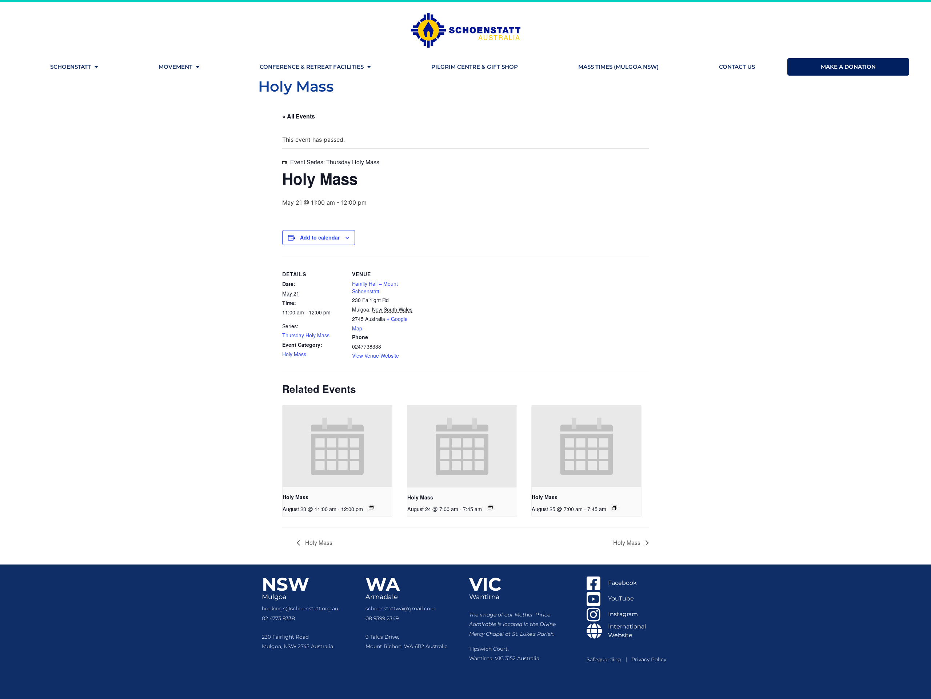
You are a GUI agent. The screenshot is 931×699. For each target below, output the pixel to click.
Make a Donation (848, 66)
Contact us (737, 66)
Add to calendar (320, 237)
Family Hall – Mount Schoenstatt (375, 287)
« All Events (298, 116)
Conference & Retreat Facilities (312, 66)
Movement (175, 66)
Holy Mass (294, 354)
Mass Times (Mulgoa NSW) (618, 66)
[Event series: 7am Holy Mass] (490, 508)
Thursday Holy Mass (305, 335)
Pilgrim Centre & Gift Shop (474, 66)
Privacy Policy (648, 659)
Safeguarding (606, 659)
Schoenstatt (70, 66)
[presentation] (337, 446)
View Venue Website (375, 355)
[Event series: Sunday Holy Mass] (371, 508)
